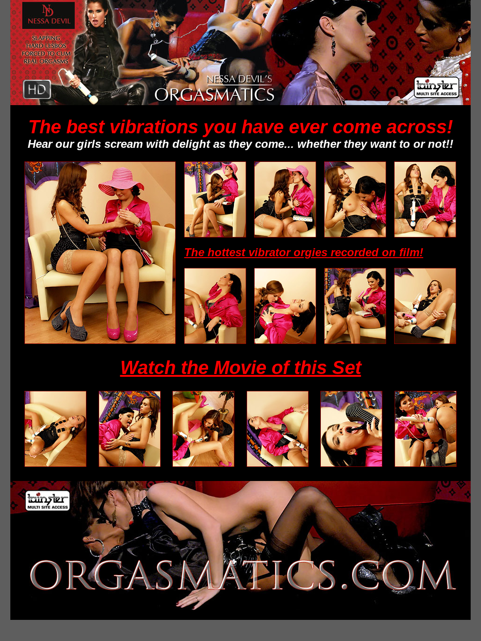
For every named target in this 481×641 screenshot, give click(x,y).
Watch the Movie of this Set (240, 367)
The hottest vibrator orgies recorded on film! (303, 252)
